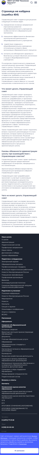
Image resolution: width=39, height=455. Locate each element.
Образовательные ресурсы (12, 264)
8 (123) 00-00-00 (8, 427)
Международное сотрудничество (14, 374)
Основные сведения (9, 329)
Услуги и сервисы (9, 312)
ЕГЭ (3, 403)
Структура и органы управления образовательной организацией (14, 360)
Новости (5, 301)
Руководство (7, 353)
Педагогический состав (11, 245)
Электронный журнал (10, 261)
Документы (6, 336)
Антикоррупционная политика (13, 283)
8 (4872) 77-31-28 (8, 420)
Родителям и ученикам (11, 291)
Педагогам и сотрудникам (12, 259)
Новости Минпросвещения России (15, 272)
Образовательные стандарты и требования (13, 345)
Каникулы (5, 304)
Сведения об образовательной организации (14, 326)
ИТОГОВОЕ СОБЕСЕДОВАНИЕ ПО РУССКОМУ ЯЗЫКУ (15, 409)
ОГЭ (3, 400)
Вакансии (5, 280)
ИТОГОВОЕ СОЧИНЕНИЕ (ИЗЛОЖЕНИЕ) (17, 406)
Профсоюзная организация (12, 277)
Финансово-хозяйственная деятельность (17, 356)
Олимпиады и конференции (13, 309)
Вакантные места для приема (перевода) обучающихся (17, 333)
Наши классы (7, 250)
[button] (31, 2)
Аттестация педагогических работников (17, 269)
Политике (23, 444)
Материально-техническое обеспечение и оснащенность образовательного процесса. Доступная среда (18, 365)
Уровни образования (10, 255)
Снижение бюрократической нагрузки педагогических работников (17, 286)
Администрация (8, 242)
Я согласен (19, 451)
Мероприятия (7, 299)
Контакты (5, 383)
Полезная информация (10, 293)
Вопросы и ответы (9, 380)
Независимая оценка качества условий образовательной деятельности (17, 392)
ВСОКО (4, 314)
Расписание (6, 318)
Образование (7, 342)
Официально (7, 321)
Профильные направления (12, 247)
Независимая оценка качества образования (14, 388)
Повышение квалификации (12, 275)
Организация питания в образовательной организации (18, 350)
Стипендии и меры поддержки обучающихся (14, 370)
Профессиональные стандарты (14, 267)
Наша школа (6, 237)
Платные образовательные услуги (15, 339)
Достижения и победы (10, 253)
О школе (5, 239)
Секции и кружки (8, 307)
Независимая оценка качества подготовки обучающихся (18, 397)
